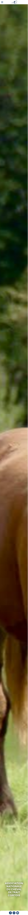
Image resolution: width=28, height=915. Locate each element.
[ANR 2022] (14, 2)
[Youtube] (17, 912)
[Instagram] (14, 912)
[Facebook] (10, 912)
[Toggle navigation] (2, 2)
